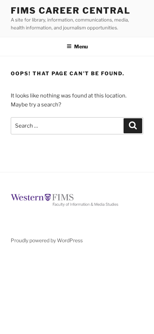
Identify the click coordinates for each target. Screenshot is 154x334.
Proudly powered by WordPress (47, 240)
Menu (81, 46)
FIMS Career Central (70, 10)
